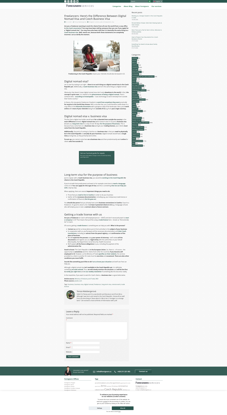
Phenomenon (136, 118)
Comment (69, 319)
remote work (116, 284)
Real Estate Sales (138, 127)
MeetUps (135, 109)
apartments (98, 386)
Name (68, 343)
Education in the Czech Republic (143, 76)
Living (134, 106)
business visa (79, 284)
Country (135, 67)
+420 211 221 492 (123, 371)
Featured (135, 83)
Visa (113, 22)
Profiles (135, 125)
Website (68, 352)
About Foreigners (142, 6)
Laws (133, 104)
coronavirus (123, 386)
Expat (134, 81)
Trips (133, 139)
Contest (135, 65)
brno (103, 385)
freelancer (97, 284)
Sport (134, 132)
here (119, 411)
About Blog (128, 6)
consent (105, 401)
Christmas (115, 386)
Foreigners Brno (69, 384)
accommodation (100, 383)
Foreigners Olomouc (70, 390)
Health (134, 92)
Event (134, 79)
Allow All (122, 408)
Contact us (143, 371)
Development (136, 72)
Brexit (134, 63)
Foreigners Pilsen (69, 386)
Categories (117, 6)
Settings (99, 408)
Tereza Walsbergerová (80, 22)
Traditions (135, 134)
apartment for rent (125, 383)
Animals (135, 58)
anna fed (109, 383)
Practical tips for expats (140, 122)
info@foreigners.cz (103, 371)
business (71, 284)
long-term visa (106, 284)
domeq (125, 390)
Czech (102, 390)
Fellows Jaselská (137, 86)
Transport (135, 136)
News (134, 116)
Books (134, 60)
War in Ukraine (137, 145)
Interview (135, 97)
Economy (135, 74)
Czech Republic (113, 389)
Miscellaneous (137, 111)
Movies (134, 113)
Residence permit (138, 129)
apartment (116, 383)
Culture (135, 69)
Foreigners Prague (69, 383)
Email (68, 347)
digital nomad (88, 284)
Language (135, 102)
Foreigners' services (94, 22)
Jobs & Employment (105, 22)
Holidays (135, 95)
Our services (156, 6)
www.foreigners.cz (141, 388)
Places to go (136, 120)
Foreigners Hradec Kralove (72, 388)
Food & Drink (136, 88)
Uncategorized (137, 141)
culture (97, 390)
